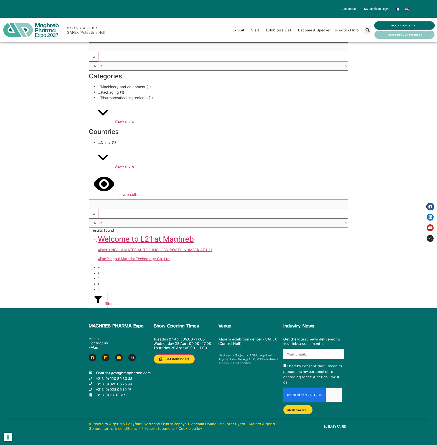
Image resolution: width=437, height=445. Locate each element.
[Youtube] (119, 357)
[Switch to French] (398, 9)
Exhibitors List (279, 30)
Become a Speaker (314, 30)
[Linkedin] (105, 357)
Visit (255, 30)
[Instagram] (132, 357)
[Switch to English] (406, 9)
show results (117, 194)
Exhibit (239, 30)
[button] (367, 30)
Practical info (347, 30)
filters (105, 303)
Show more (115, 121)
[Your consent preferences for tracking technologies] (8, 437)
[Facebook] (92, 357)
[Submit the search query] (94, 56)
